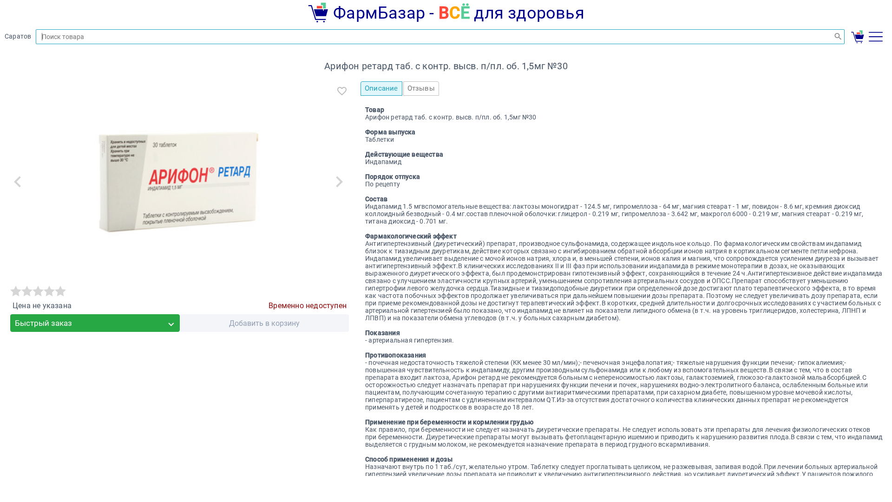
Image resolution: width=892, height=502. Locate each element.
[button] (18, 182)
